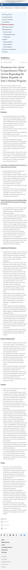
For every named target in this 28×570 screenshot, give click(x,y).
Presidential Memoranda (9, 34)
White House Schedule (7, 27)
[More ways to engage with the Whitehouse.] (16, 535)
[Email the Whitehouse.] (24, 535)
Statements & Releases (20, 8)
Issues (3, 545)
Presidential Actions (7, 29)
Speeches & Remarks (7, 19)
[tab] (1, 4)
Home (2, 8)
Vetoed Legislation (7, 47)
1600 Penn (3, 552)
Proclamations (6, 37)
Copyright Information (6, 561)
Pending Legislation (8, 42)
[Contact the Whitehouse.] (20, 535)
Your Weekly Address (7, 17)
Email (5, 528)
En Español (3, 556)
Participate (4, 550)
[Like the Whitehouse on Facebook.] (7, 535)
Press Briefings (5, 22)
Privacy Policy (4, 564)
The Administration (6, 547)
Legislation (4, 39)
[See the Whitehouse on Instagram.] (4, 535)
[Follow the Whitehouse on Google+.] (10, 535)
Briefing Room (9, 8)
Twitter (5, 521)
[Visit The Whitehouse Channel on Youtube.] (13, 535)
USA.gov (3, 567)
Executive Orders (7, 32)
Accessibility (4, 559)
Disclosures (5, 51)
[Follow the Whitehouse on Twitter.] (1, 535)
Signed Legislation (7, 44)
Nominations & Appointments (9, 49)
